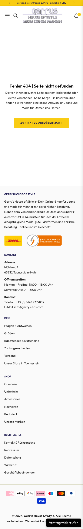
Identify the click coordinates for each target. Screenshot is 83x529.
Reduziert (10, 414)
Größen (9, 333)
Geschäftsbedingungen (20, 472)
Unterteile (11, 391)
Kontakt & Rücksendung (19, 442)
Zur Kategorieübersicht (41, 122)
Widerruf (10, 465)
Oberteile (10, 384)
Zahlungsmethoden (17, 348)
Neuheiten (11, 407)
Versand (10, 356)
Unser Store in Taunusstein (22, 363)
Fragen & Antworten (18, 326)
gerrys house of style (39, 516)
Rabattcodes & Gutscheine (21, 341)
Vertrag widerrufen (63, 522)
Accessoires (12, 399)
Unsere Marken (14, 422)
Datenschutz (12, 457)
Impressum (11, 450)
